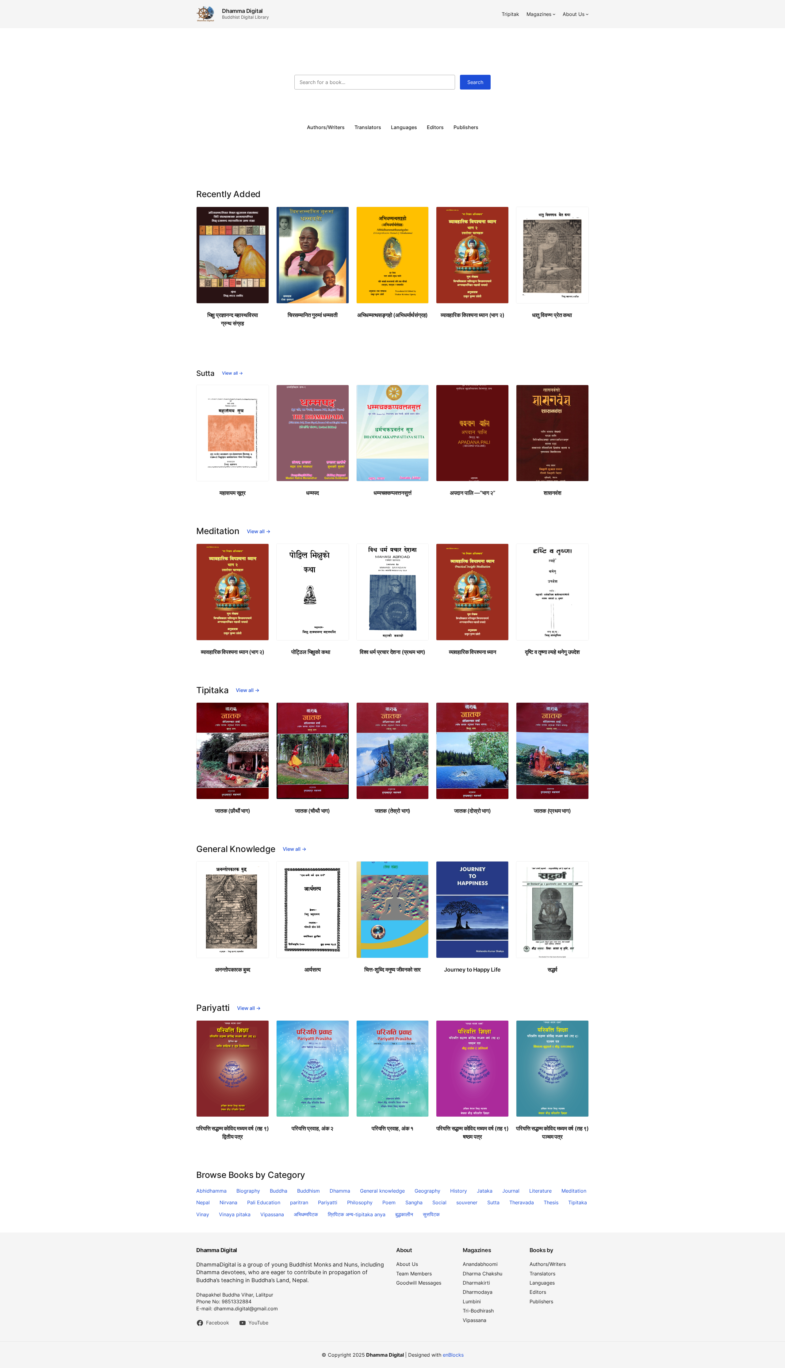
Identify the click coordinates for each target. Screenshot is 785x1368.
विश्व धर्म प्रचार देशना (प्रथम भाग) (392, 652)
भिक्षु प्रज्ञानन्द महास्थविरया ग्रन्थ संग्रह (232, 319)
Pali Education (263, 1202)
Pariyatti (327, 1202)
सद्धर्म (552, 969)
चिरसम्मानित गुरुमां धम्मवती (313, 315)
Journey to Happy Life (472, 969)
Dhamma (340, 1191)
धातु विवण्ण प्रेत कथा (552, 315)
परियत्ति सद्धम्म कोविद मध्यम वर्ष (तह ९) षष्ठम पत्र (472, 1132)
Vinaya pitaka (235, 1214)
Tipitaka (577, 1202)
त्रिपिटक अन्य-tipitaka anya (356, 1214)
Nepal (203, 1202)
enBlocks (453, 1355)
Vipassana (272, 1214)
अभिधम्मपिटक (306, 1214)
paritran (299, 1202)
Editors (435, 127)
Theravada (521, 1202)
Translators (367, 127)
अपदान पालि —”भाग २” (472, 493)
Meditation (573, 1191)
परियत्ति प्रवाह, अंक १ (392, 1128)
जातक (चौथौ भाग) (312, 811)
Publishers (466, 127)
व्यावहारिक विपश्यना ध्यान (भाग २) (472, 315)
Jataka (484, 1191)
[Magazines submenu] (554, 14)
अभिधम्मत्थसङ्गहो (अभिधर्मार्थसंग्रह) (392, 315)
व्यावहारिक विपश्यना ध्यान (472, 652)
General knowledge (382, 1191)
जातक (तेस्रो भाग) (393, 811)
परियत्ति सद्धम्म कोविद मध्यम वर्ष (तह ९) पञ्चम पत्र (552, 1132)
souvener (466, 1202)
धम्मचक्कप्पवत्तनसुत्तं (392, 493)
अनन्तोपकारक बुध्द (233, 969)
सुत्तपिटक (431, 1214)
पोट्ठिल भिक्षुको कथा (312, 652)
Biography (248, 1191)
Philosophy (360, 1202)
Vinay (202, 1214)
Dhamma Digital (242, 11)
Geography (427, 1191)
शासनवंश (552, 493)
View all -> (232, 373)
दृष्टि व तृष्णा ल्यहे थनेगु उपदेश (552, 652)
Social (439, 1202)
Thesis (551, 1202)
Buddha (278, 1191)
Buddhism (308, 1191)
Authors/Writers (326, 127)
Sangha (414, 1202)
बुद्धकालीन (404, 1214)
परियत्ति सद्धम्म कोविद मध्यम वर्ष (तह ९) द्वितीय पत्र (232, 1132)
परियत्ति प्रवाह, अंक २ (312, 1128)
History (458, 1191)
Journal (510, 1191)
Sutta (493, 1202)
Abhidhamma (211, 1191)
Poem (389, 1202)
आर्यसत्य (312, 969)
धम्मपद (312, 493)
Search (475, 82)
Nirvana (228, 1202)
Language (402, 127)
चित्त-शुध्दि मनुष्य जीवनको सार (392, 969)
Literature (540, 1191)
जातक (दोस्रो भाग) (472, 811)
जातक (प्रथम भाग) (552, 811)
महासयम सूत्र (233, 493)
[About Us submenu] (587, 14)
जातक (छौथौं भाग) (232, 811)
